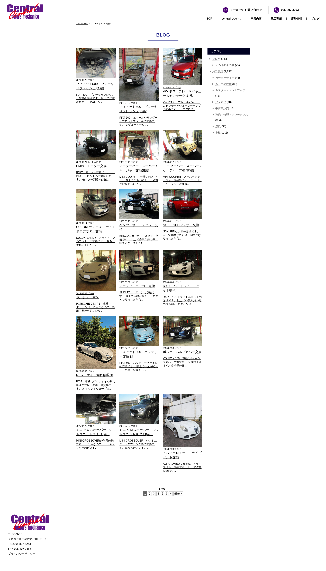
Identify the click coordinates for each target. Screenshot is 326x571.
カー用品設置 (223, 84)
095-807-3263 (290, 10)
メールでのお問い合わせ (246, 10)
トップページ (82, 23)
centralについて (232, 18)
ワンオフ (220, 102)
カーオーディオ (224, 77)
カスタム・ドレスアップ (230, 90)
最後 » (178, 493)
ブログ (315, 18)
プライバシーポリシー (21, 553)
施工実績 (276, 18)
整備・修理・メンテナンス (231, 114)
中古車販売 (222, 108)
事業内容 (256, 18)
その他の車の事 (224, 65)
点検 (218, 126)
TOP (209, 18)
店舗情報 (296, 18)
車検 (218, 132)
